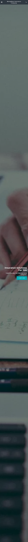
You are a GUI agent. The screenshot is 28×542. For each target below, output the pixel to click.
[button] (1, 2)
